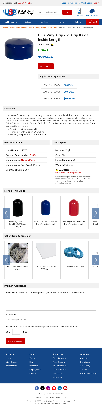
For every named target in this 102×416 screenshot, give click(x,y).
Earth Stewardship (88, 373)
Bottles (27, 22)
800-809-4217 (24, 3)
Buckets (44, 22)
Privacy (42, 393)
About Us (84, 358)
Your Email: (11, 314)
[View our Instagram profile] (48, 388)
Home (5, 27)
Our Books (84, 369)
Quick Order (86, 3)
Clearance (75, 3)
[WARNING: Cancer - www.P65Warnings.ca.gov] (52, 44)
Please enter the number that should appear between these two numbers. (42, 326)
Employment (35, 369)
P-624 (33, 155)
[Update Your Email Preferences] (65, 388)
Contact (32, 358)
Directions (33, 366)
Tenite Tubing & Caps (37, 27)
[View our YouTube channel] (54, 388)
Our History (85, 366)
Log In (96, 3)
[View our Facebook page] (36, 388)
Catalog (65, 3)
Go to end (6, 213)
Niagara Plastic (28, 160)
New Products (59, 369)
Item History (11, 366)
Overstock (57, 377)
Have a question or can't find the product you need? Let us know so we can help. (45, 292)
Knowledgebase (60, 366)
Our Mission (85, 362)
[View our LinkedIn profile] (59, 388)
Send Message (15, 341)
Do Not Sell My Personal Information (51, 397)
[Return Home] (18, 12)
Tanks (61, 22)
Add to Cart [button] (45, 66)
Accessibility (58, 393)
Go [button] (67, 12)
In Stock (43, 50)
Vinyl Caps (52, 27)
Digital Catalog (59, 358)
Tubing (78, 22)
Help (31, 362)
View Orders (11, 362)
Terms (49, 393)
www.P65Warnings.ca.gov (68, 172)
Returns (32, 373)
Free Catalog (59, 362)
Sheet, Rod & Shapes (18, 27)
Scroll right (95, 213)
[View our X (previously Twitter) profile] (42, 388)
